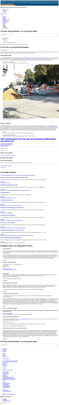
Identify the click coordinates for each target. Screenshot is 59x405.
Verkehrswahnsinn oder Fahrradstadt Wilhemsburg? (10, 237)
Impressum (5, 398)
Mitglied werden (6, 9)
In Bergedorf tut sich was (5, 192)
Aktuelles (4, 16)
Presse (4, 23)
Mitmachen (5, 375)
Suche (4, 28)
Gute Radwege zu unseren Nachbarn (7, 222)
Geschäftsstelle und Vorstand (8, 377)
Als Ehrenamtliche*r (6, 385)
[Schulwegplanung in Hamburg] (7, 197)
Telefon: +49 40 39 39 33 (7, 268)
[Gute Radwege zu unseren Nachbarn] (11, 220)
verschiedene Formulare (24, 318)
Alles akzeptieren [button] (12, 5)
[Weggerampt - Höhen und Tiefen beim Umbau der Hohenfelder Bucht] (17, 175)
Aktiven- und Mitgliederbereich (8, 394)
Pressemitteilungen (6, 390)
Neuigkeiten (5, 349)
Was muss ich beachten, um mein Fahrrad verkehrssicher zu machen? (15, 328)
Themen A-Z (5, 356)
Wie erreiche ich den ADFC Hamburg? (9, 262)
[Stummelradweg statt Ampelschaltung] (6, 212)
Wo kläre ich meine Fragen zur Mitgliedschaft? (11, 316)
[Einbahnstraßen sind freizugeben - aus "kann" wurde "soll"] (12, 227)
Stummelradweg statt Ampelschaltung (7, 215)
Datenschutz (5, 399)
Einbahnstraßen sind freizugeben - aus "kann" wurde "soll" (12, 230)
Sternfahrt (4, 20)
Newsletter (5, 11)
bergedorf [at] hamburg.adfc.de (6, 165)
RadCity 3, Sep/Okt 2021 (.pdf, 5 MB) (7, 155)
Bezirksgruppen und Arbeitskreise (9, 378)
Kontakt (4, 380)
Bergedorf (10, 144)
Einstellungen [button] (6, 5)
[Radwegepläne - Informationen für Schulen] (5, 182)
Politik (4, 18)
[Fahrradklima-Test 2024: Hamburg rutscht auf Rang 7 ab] (11, 205)
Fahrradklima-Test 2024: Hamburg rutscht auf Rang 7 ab (11, 207)
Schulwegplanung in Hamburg (6, 199)
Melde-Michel (5, 364)
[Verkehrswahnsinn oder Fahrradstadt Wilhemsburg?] (17, 235)
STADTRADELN (6, 19)
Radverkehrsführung (4, 144)
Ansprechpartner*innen (7, 391)
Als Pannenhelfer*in (6, 387)
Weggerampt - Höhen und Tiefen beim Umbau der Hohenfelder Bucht (14, 177)
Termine (4, 350)
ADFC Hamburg (6, 21)
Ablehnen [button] (2, 5)
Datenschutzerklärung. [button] (8, 4)
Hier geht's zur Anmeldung (8, 313)
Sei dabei (4, 22)
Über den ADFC (6, 372)
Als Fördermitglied (6, 386)
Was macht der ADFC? (7, 248)
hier (13, 321)
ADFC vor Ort (5, 374)
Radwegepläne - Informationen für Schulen (8, 184)
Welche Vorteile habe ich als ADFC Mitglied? (10, 293)
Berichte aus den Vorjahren (8, 369)
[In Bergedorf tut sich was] (15, 190)
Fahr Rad (4, 17)
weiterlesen (5, 260)
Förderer (4, 363)
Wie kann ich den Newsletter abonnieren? (10, 308)
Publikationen (5, 376)
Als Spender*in (5, 384)
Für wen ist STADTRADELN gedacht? (10, 361)
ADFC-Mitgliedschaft (7, 383)
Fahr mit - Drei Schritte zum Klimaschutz (10, 360)
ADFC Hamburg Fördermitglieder (9, 379)
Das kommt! (5, 362)
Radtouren (5, 351)
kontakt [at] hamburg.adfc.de (11, 269)
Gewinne (4, 365)
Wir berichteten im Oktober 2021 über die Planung (34, 57)
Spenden (4, 10)
